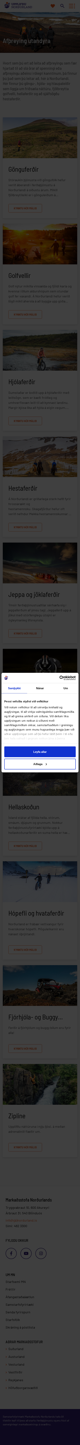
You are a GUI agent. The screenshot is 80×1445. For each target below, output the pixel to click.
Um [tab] (65, 688)
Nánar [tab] (40, 688)
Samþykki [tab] (14, 688)
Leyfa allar (40, 751)
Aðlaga (37, 763)
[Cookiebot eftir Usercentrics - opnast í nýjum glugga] (59, 677)
